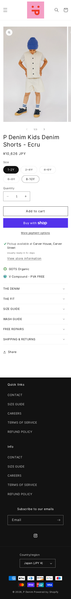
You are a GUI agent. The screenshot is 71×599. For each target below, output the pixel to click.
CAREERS (15, 413)
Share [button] (12, 352)
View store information (24, 258)
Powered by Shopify (46, 592)
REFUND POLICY (20, 432)
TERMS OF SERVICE (22, 422)
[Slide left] (27, 129)
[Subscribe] (58, 520)
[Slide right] (44, 129)
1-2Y (11, 169)
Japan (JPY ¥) (33, 563)
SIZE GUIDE (16, 404)
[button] (5, 10)
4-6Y (50, 170)
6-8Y (14, 180)
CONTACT (15, 395)
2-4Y (31, 170)
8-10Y (30, 179)
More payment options (35, 232)
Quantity (9, 188)
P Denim (28, 592)
